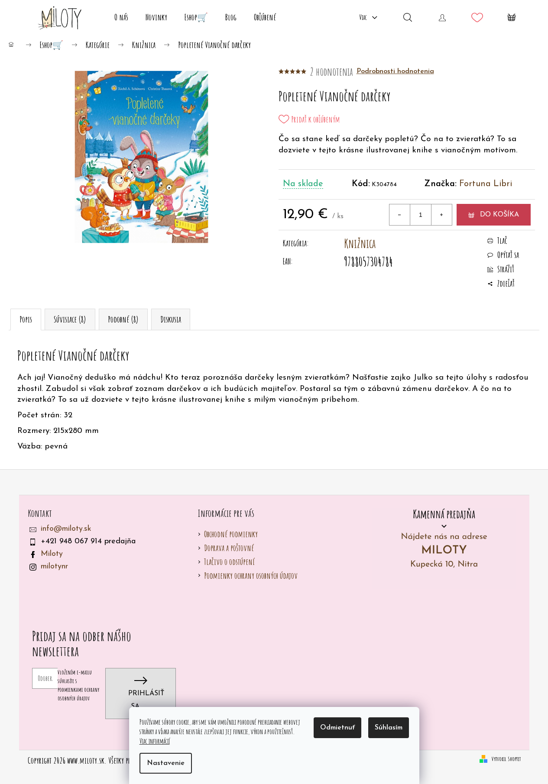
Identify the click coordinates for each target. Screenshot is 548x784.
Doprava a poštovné (229, 547)
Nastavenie (166, 763)
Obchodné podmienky (231, 534)
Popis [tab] (25, 319)
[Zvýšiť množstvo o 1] (441, 214)
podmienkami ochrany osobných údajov (78, 694)
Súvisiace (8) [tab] (70, 319)
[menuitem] (121, 17)
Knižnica (360, 243)
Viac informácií (154, 741)
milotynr (54, 567)
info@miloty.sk (66, 529)
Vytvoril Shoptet (506, 758)
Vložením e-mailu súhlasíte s (78, 685)
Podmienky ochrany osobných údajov (251, 575)
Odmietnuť (337, 727)
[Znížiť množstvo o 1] (399, 214)
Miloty (52, 554)
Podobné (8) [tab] (123, 319)
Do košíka (499, 214)
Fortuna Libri (485, 184)
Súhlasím (388, 727)
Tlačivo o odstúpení (229, 561)
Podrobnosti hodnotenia (395, 71)
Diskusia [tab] (170, 319)
